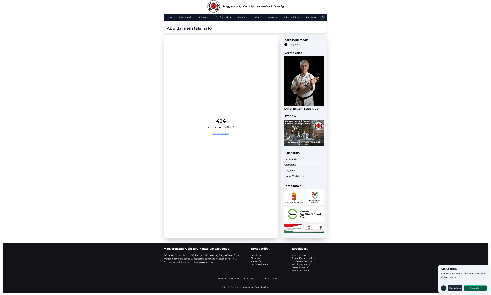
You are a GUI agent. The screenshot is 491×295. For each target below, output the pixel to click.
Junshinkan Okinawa (302, 261)
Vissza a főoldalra (221, 133)
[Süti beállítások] (443, 288)
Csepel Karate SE (300, 267)
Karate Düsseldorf (301, 270)
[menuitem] (169, 17)
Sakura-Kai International (304, 258)
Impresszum (270, 278)
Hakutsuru (290, 159)
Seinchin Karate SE (301, 264)
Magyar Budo (292, 170)
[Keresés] (322, 17)
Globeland (290, 164)
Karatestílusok (299, 255)
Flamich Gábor (261, 287)
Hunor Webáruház (295, 176)
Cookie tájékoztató (251, 278)
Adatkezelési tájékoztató (226, 278)
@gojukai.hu (294, 44)
